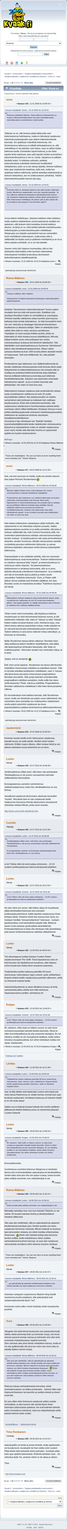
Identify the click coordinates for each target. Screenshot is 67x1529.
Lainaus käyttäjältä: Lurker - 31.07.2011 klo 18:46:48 (27, 836)
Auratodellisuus (11, 1424)
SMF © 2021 (33, 1524)
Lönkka (10, 1063)
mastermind (13, 727)
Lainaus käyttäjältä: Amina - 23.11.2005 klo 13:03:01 (27, 110)
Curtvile (11, 822)
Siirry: (60, 1498)
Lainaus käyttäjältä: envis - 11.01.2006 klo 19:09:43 (26, 289)
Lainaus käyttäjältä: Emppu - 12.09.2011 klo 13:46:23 (27, 1138)
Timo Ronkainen (16, 1431)
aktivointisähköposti (31, 36)
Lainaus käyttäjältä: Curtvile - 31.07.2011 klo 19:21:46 (27, 892)
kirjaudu (40, 33)
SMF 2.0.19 (21, 1524)
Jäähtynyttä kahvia (28, 1424)
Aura (9, 1320)
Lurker (10, 758)
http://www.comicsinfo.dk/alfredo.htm (21, 811)
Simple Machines (45, 1524)
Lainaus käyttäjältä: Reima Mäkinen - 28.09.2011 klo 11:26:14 (30, 1278)
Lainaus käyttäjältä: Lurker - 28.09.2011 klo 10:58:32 (27, 1200)
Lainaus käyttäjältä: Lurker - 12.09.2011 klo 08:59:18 (27, 1074)
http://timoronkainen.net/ (15, 1474)
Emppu (10, 1004)
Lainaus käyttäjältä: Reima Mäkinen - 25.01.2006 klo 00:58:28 (31, 485)
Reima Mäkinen (15, 278)
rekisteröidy (51, 33)
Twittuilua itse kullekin (14, 1056)
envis (9, 99)
